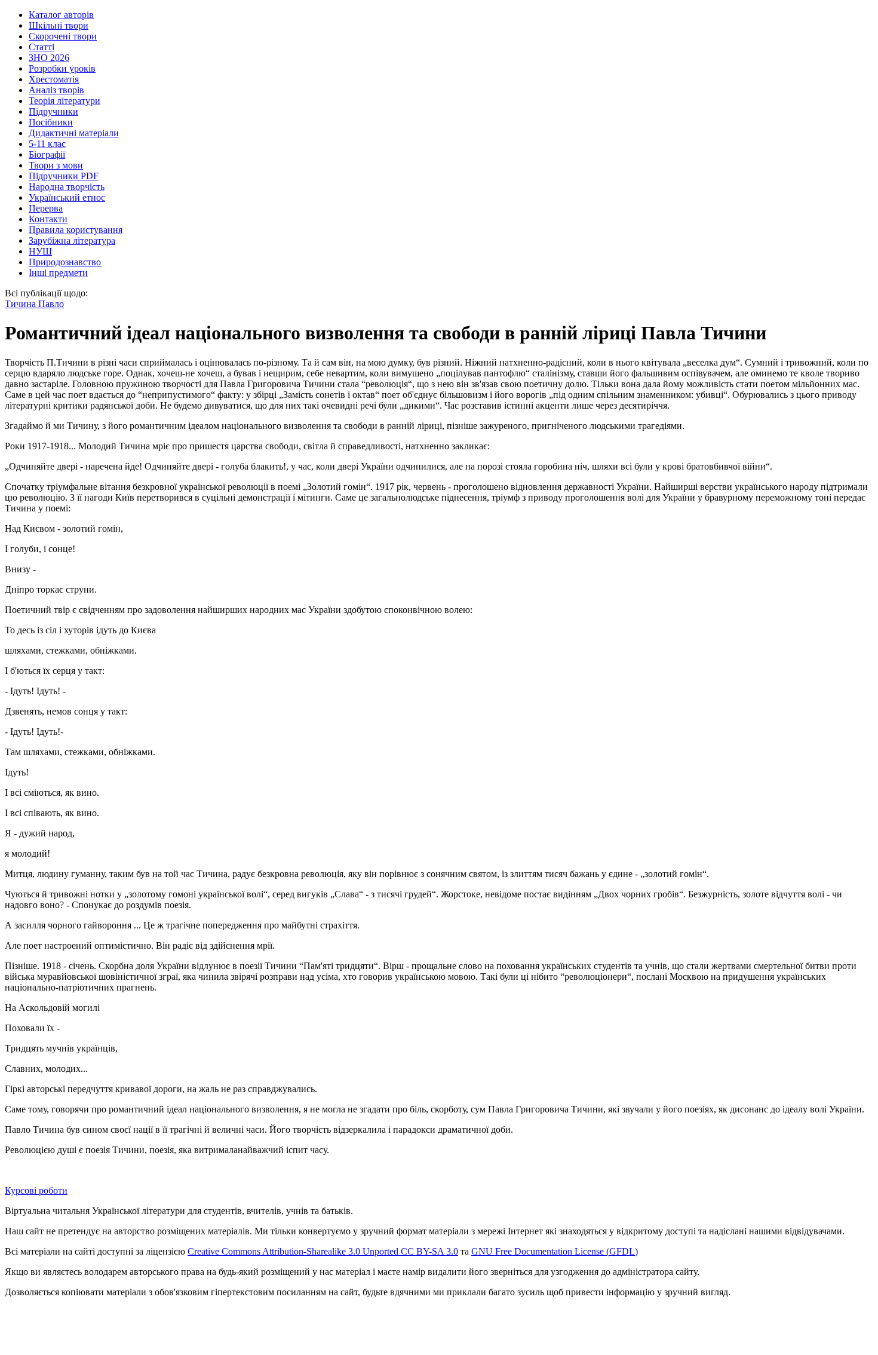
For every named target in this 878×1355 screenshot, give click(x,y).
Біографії (47, 154)
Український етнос (67, 197)
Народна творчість (67, 187)
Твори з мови (56, 165)
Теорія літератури (64, 101)
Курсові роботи (36, 1190)
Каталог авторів (61, 15)
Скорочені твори (63, 36)
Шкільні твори (58, 25)
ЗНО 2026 (49, 58)
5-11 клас (47, 144)
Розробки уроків (62, 68)
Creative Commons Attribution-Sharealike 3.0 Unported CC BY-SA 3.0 (323, 1251)
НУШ (40, 251)
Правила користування (75, 230)
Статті (41, 47)
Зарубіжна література (72, 240)
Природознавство (65, 262)
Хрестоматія (54, 79)
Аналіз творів (56, 90)
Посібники (51, 122)
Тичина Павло (34, 304)
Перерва (46, 208)
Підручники (53, 111)
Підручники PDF (64, 176)
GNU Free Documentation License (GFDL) (554, 1251)
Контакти (48, 219)
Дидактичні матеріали (74, 133)
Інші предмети (58, 273)
